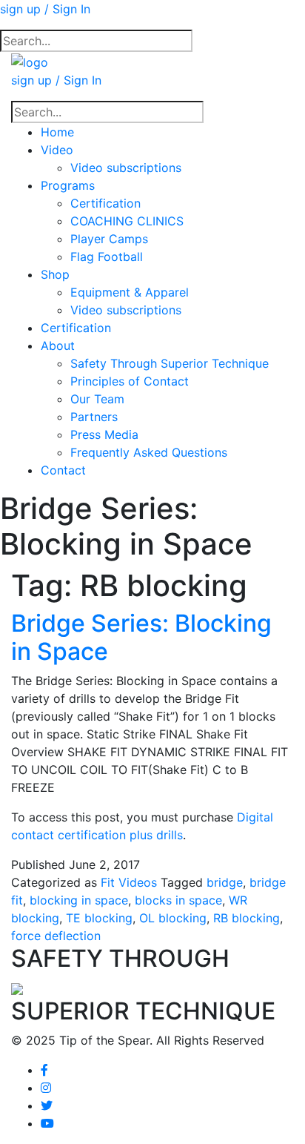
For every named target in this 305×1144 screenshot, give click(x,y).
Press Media (104, 434)
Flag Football (106, 256)
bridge (225, 882)
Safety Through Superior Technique (169, 363)
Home (57, 132)
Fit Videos (129, 882)
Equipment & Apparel (129, 292)
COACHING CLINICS (127, 221)
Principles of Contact (129, 381)
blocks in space (178, 900)
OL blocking (173, 917)
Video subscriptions (125, 167)
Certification (105, 203)
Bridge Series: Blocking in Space (141, 637)
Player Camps (109, 238)
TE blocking (99, 917)
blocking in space (79, 900)
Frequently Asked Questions (148, 452)
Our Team (97, 398)
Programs (68, 185)
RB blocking (246, 917)
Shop (55, 274)
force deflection (56, 935)
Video (57, 149)
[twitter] (44, 1069)
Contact (63, 470)
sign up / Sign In (45, 8)
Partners (94, 416)
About (58, 345)
